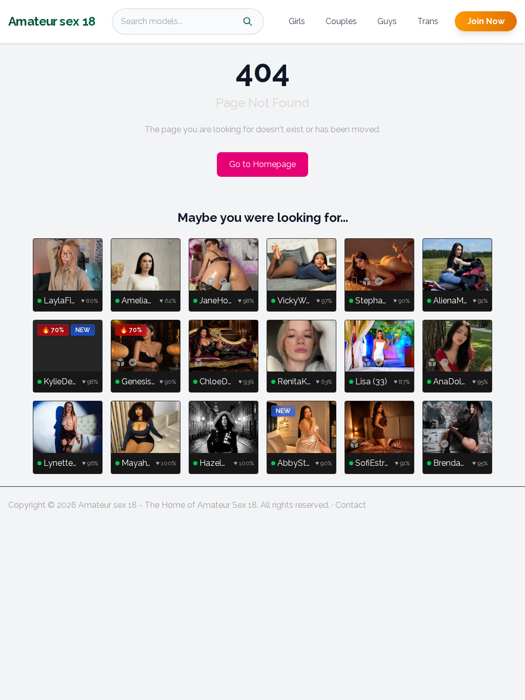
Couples (341, 21)
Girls (297, 21)
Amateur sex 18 (51, 21)
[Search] (247, 21)
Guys (387, 21)
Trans (427, 21)
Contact (350, 505)
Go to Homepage (262, 164)
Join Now (485, 21)
